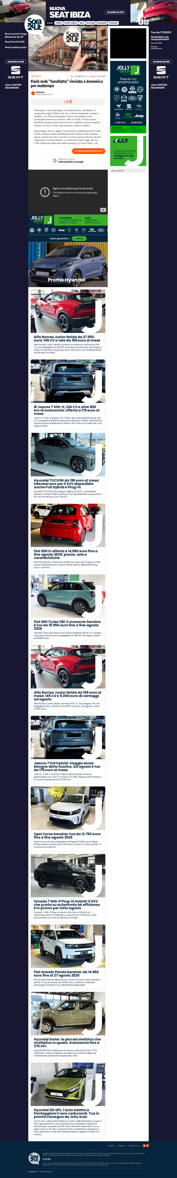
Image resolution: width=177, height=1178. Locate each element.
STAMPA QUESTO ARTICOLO (89, 151)
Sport (82, 23)
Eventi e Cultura (70, 23)
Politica (59, 23)
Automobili (101, 23)
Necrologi (91, 23)
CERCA (79, 238)
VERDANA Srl (32, 1172)
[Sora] (34, 35)
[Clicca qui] (68, 192)
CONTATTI (111, 1146)
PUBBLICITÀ (122, 1146)
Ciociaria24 (113, 23)
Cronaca (49, 23)
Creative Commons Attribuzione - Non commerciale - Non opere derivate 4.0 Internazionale (79, 1155)
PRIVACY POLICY (134, 1146)
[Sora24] (144, 1145)
